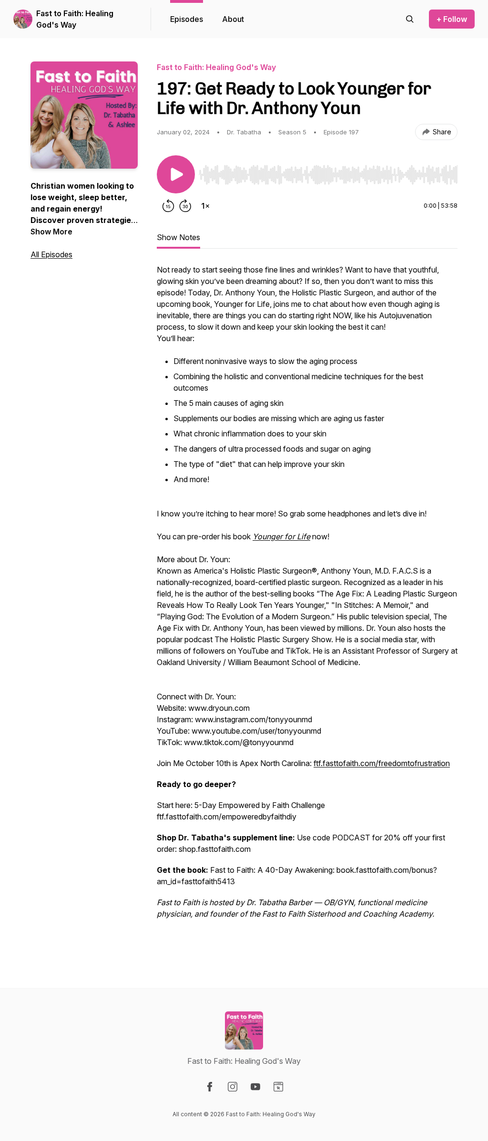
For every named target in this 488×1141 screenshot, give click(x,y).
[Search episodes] (410, 19)
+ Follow (452, 19)
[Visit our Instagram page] (232, 1086)
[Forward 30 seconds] (185, 205)
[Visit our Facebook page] (209, 1086)
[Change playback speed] (205, 205)
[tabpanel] (307, 607)
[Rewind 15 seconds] (168, 205)
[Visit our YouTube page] (255, 1086)
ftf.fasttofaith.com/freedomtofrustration (382, 763)
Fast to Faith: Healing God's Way (74, 19)
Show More (51, 231)
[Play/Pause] (176, 174)
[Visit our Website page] (278, 1086)
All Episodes (51, 254)
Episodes (186, 19)
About (233, 19)
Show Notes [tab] (178, 237)
